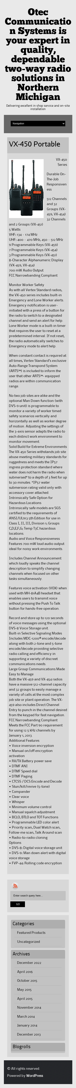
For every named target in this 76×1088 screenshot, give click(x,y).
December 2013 (29, 1034)
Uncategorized (28, 941)
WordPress (34, 1075)
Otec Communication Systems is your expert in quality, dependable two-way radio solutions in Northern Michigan (38, 55)
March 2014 (26, 1016)
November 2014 (29, 1007)
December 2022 (29, 962)
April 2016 (25, 971)
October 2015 (27, 980)
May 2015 (24, 989)
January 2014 (27, 1025)
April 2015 (25, 998)
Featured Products (31, 932)
